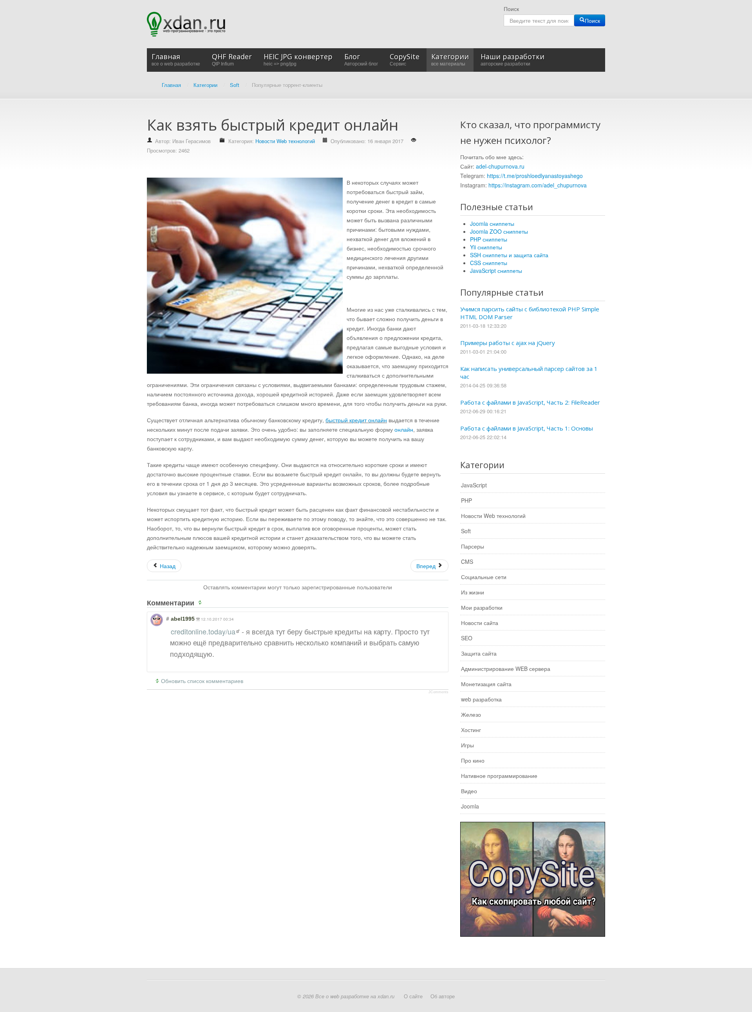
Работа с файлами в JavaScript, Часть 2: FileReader (530, 402)
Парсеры (472, 546)
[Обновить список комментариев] (201, 603)
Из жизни (472, 592)
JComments (438, 692)
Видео (469, 791)
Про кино (472, 760)
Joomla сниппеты (492, 223)
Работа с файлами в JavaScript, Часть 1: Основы (526, 428)
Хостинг (471, 730)
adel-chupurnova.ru (500, 166)
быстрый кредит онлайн (356, 420)
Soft (466, 531)
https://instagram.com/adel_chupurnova (537, 185)
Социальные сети (483, 577)
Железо (471, 714)
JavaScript (474, 485)
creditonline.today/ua (203, 631)
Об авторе (442, 996)
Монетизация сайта (486, 684)
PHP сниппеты (488, 239)
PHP (466, 500)
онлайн (403, 429)
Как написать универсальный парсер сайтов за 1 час (529, 372)
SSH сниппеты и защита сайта (509, 255)
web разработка (481, 699)
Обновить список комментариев (202, 681)
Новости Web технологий (285, 141)
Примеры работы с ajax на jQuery (507, 343)
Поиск (511, 9)
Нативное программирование (499, 775)
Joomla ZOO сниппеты (499, 231)
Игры (467, 745)
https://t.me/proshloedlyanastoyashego (535, 176)
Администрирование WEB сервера (505, 668)
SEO (466, 638)
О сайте (413, 996)
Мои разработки (482, 607)
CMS (467, 561)
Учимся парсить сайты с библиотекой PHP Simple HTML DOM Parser (529, 313)
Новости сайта (479, 623)
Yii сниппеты (486, 247)
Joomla (470, 806)
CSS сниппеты (488, 263)
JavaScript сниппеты (496, 270)
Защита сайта (479, 653)
